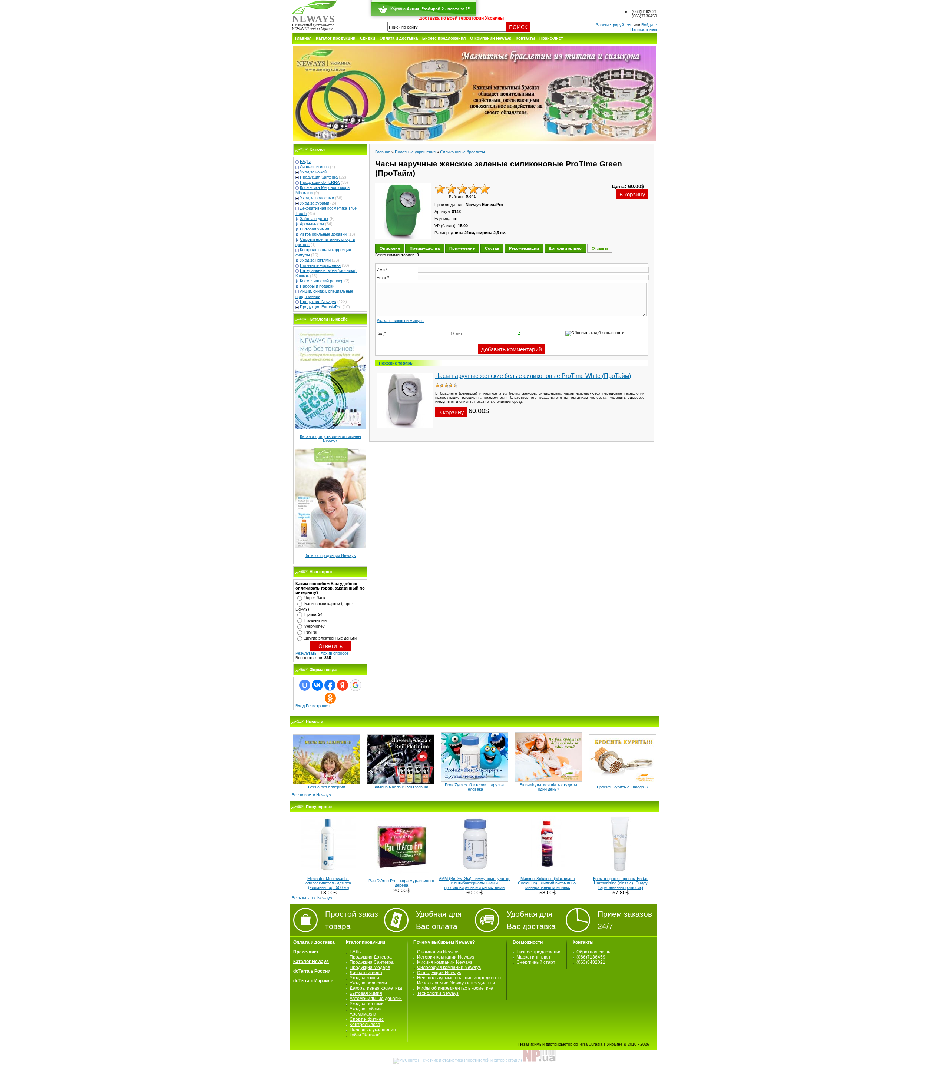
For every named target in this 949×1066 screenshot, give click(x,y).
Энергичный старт (535, 962)
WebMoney (314, 626)
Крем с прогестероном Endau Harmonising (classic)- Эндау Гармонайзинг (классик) (620, 883)
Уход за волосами (317, 198)
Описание (390, 248)
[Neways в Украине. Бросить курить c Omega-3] (622, 782)
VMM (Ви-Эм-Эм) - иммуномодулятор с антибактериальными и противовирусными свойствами (474, 883)
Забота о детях (314, 218)
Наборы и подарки (317, 286)
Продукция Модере (370, 967)
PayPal (310, 632)
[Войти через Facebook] (329, 685)
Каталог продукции (336, 38)
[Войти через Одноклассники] (330, 698)
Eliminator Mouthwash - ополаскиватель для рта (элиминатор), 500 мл (328, 883)
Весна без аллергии (326, 787)
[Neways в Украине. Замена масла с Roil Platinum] (400, 782)
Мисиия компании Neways (444, 962)
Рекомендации (524, 248)
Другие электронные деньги (330, 638)
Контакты (525, 38)
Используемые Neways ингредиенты (456, 983)
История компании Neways (445, 957)
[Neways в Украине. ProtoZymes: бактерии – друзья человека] (474, 780)
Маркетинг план (533, 957)
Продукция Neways (318, 301)
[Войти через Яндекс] (342, 685)
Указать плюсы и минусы (400, 320)
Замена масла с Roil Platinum (400, 787)
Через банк (314, 597)
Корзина (398, 9)
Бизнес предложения (444, 38)
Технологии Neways (438, 993)
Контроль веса (365, 1024)
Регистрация (318, 706)
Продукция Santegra (319, 177)
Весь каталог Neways (312, 898)
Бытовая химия (314, 229)
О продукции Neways (439, 972)
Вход (300, 706)
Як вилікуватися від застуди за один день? (548, 787)
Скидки (367, 38)
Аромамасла (312, 224)
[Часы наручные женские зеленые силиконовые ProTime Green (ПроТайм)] (403, 211)
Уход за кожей (313, 172)
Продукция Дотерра (371, 957)
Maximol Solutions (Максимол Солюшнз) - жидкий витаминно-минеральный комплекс (547, 883)
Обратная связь (593, 951)
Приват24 (313, 614)
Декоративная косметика (376, 988)
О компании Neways (490, 38)
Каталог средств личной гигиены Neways (330, 438)
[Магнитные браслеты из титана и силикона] (474, 139)
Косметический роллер (321, 281)
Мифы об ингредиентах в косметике (455, 988)
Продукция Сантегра (372, 962)
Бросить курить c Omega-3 (622, 787)
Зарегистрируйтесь (614, 25)
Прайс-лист (551, 38)
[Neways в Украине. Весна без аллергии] (326, 782)
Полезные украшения (320, 265)
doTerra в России (311, 971)
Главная (303, 38)
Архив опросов (335, 653)
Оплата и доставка (399, 38)
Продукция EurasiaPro (320, 307)
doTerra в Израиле (313, 980)
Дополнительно (565, 248)
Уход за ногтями (315, 260)
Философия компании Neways (449, 967)
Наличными (315, 620)
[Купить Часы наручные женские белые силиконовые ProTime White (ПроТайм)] (405, 430)
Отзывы (600, 248)
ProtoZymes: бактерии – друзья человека (474, 787)
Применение (462, 248)
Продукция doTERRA (320, 182)
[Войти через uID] (304, 685)
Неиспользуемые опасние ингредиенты (459, 977)
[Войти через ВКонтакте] (317, 685)
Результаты (306, 653)
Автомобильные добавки (323, 234)
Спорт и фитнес (367, 1019)
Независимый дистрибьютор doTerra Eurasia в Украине (570, 1044)
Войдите (649, 25)
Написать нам (643, 29)
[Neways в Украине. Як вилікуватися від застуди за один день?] (548, 780)
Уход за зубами (314, 203)
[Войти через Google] (355, 685)
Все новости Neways (311, 795)
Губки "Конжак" (365, 1034)
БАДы (305, 161)
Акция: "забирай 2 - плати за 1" (438, 9)
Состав (492, 248)
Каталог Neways (311, 961)
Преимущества (425, 248)
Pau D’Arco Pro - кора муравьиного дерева (401, 883)
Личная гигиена (314, 167)
